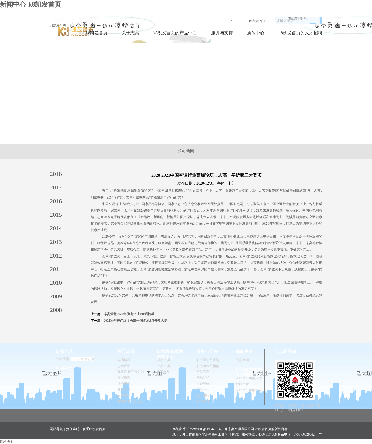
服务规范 (202, 402)
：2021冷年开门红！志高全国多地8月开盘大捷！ (135, 321)
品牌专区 (123, 396)
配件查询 (202, 396)
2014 (56, 228)
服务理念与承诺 (207, 360)
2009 (56, 296)
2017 (56, 187)
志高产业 (123, 366)
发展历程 (123, 378)
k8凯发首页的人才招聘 (300, 32)
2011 (56, 269)
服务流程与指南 (207, 366)
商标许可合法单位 (130, 402)
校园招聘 (242, 384)
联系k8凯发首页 (94, 429)
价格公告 (202, 390)
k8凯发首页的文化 (130, 372)
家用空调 (163, 360)
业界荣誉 (123, 390)
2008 (56, 310)
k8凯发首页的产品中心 (175, 32)
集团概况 (123, 360)
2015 (56, 214)
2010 (56, 282)
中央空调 (163, 366)
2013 (56, 241)
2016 (56, 201)
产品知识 (202, 378)
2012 (56, 255)
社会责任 (123, 384)
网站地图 (6, 441)
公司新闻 (186, 151)
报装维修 (202, 384)
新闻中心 (255, 32)
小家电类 (163, 372)
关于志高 (130, 32)
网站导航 (56, 429)
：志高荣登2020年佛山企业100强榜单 (127, 314)
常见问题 (202, 372)
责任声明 (72, 429)
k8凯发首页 (58, 25)
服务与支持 (222, 32)
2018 (56, 173)
